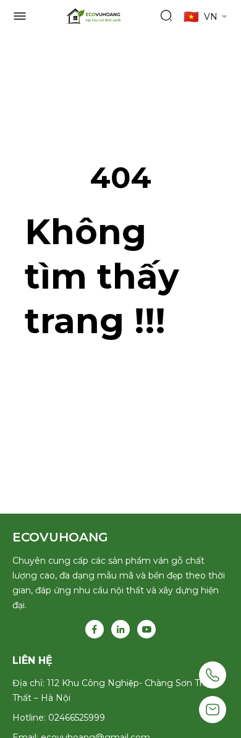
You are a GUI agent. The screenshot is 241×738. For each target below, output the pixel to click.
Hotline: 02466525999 (58, 717)
